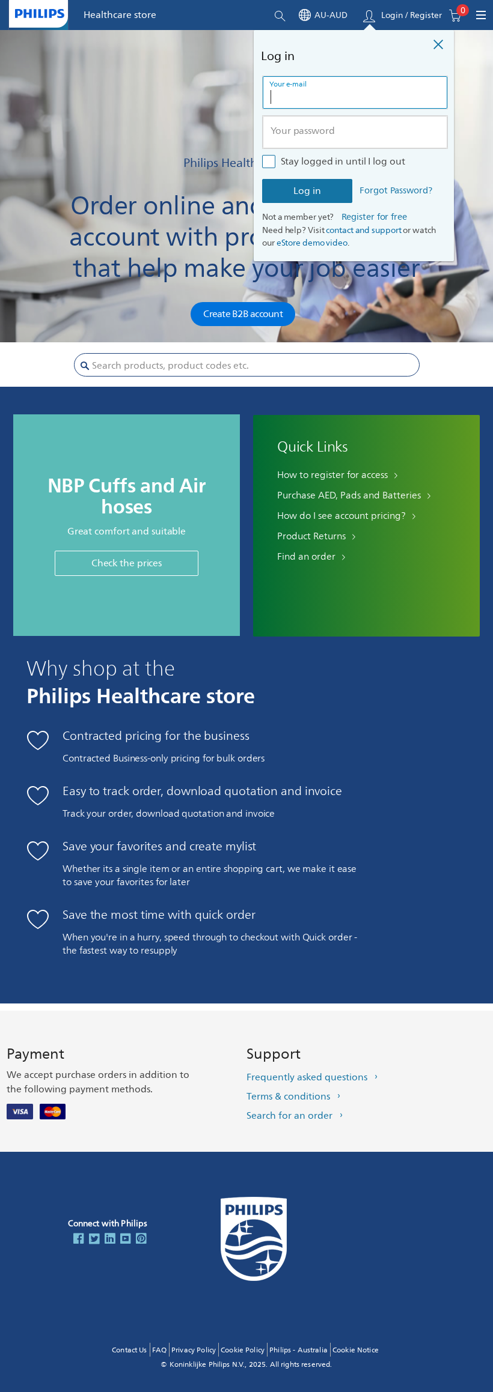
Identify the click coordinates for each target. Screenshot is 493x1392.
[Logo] (39, 13)
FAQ (159, 1350)
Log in (307, 191)
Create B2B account (243, 314)
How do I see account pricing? (341, 516)
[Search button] (85, 366)
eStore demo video (312, 243)
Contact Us (129, 1350)
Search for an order (289, 1116)
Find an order (306, 556)
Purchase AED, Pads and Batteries (349, 495)
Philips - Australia (298, 1350)
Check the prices (126, 563)
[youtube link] (125, 1239)
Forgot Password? (396, 191)
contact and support (363, 230)
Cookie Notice (355, 1350)
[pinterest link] (141, 1239)
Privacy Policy (193, 1350)
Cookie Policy (243, 1350)
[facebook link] (78, 1239)
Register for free (374, 217)
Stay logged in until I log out (343, 161)
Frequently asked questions (306, 1077)
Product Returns (311, 536)
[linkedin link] (110, 1239)
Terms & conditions (288, 1096)
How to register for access (332, 475)
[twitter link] (94, 1239)
